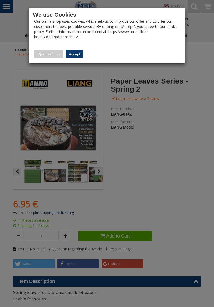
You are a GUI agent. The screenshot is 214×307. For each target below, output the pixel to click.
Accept (74, 54)
